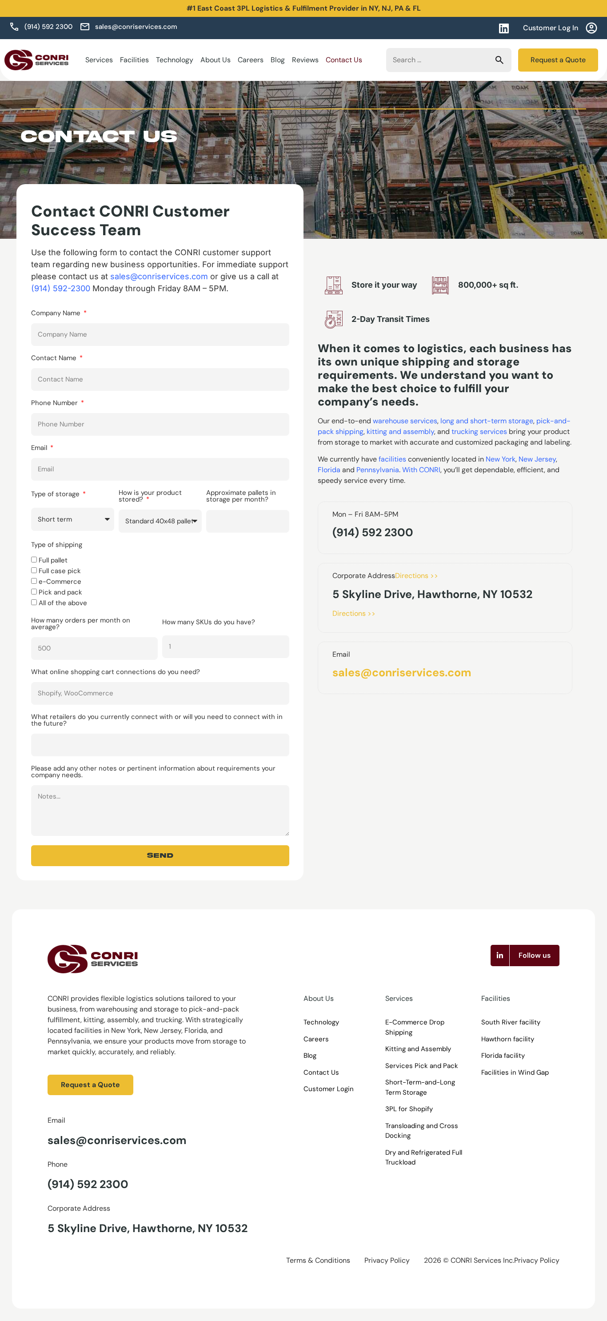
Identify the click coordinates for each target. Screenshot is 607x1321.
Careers (251, 59)
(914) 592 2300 (88, 1184)
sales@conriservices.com (401, 672)
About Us (215, 59)
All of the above (63, 603)
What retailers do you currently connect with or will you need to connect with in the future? (157, 721)
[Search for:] (448, 60)
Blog (278, 59)
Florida (329, 469)
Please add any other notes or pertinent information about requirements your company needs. (153, 772)
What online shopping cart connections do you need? (115, 672)
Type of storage (56, 494)
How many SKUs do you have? (208, 622)
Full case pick (60, 571)
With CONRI (421, 469)
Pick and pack (60, 592)
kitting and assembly (400, 431)
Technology (174, 59)
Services (99, 59)
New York (500, 459)
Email (40, 448)
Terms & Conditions (318, 1260)
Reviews (305, 59)
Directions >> (416, 575)
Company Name (56, 313)
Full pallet (53, 560)
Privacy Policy (387, 1260)
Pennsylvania (377, 469)
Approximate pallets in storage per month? (241, 497)
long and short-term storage (486, 421)
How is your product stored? (150, 497)
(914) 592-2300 (60, 288)
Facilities (134, 59)
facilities (392, 459)
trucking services (479, 431)
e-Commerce (60, 582)
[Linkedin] (503, 28)
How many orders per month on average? (80, 624)
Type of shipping (56, 545)
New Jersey (537, 459)
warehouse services (405, 421)
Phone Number (55, 403)
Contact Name (54, 358)
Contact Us (344, 59)
